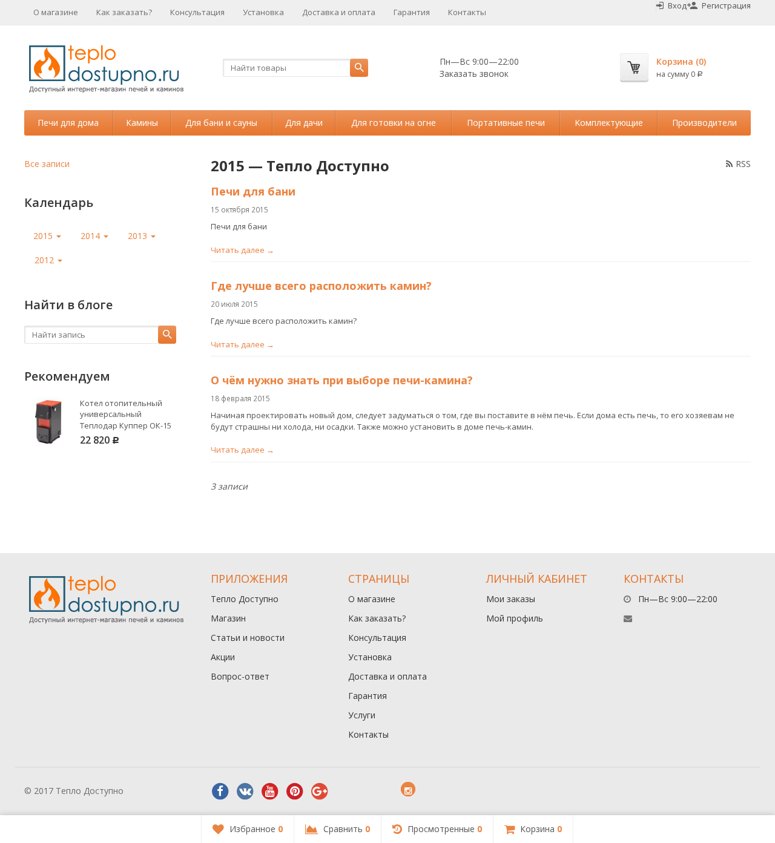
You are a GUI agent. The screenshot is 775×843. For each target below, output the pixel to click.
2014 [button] (91, 235)
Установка (263, 12)
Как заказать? (124, 12)
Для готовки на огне (393, 122)
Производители (704, 122)
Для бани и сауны (221, 122)
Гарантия (412, 12)
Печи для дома (68, 122)
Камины (142, 122)
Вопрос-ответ (240, 676)
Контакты (467, 12)
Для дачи (304, 122)
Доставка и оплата (338, 12)
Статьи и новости (248, 637)
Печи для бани (253, 191)
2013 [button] (139, 235)
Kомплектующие (609, 122)
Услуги (361, 715)
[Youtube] (270, 791)
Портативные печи (506, 122)
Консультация (197, 12)
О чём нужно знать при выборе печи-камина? (342, 380)
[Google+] (319, 791)
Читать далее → (242, 249)
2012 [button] (45, 260)
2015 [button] (44, 235)
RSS (743, 163)
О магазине (55, 12)
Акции (223, 657)
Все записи (47, 163)
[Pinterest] (295, 791)
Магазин (228, 618)
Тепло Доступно (245, 599)
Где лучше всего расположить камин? (321, 285)
